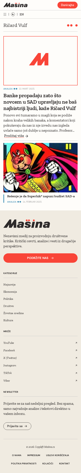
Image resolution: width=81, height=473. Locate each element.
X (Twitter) (9, 358)
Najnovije (9, 284)
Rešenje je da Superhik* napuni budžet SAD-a (41, 196)
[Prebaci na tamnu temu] (13, 14)
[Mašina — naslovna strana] (15, 5)
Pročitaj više (14, 136)
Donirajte (67, 5)
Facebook (9, 350)
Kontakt (64, 463)
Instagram (9, 365)
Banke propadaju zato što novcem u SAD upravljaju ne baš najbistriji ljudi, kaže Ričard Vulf (39, 101)
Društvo (8, 306)
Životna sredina (13, 313)
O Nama (16, 455)
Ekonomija (10, 291)
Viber (6, 380)
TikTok (7, 373)
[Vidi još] (4, 14)
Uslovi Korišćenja (57, 455)
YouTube (8, 343)
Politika (8, 299)
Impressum (33, 455)
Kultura (8, 320)
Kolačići (47, 463)
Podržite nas (37, 258)
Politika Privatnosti (23, 463)
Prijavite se (15, 426)
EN (22, 14)
